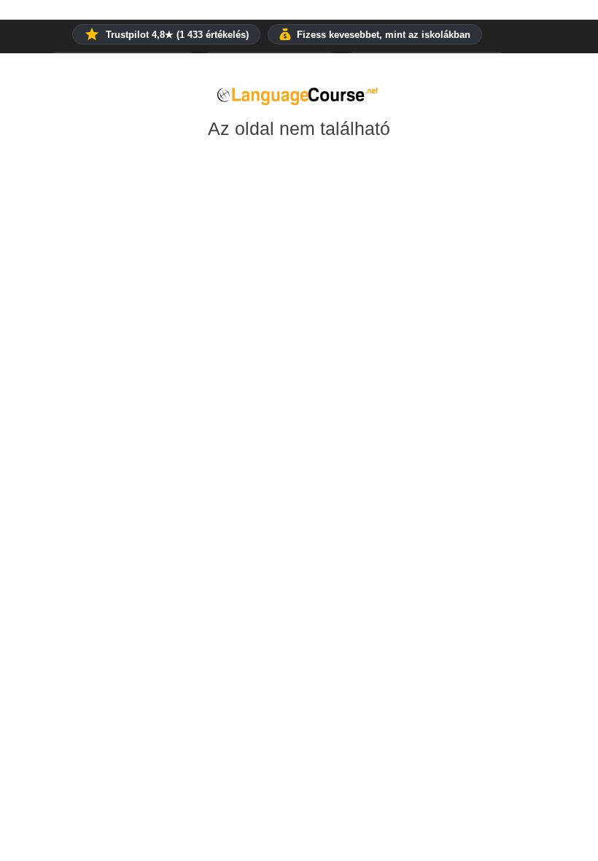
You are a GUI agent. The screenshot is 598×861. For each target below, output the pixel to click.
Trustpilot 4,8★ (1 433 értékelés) (177, 34)
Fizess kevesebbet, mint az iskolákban (383, 34)
